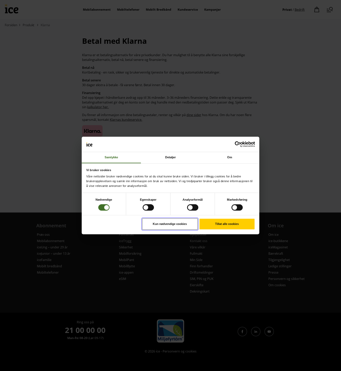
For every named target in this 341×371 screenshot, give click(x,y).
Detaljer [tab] (170, 157)
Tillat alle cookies (227, 224)
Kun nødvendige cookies (170, 224)
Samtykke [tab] (111, 157)
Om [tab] (229, 157)
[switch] (148, 207)
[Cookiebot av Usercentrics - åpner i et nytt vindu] (237, 144)
